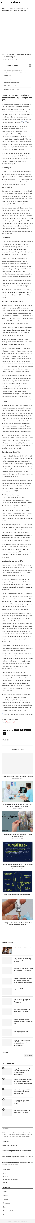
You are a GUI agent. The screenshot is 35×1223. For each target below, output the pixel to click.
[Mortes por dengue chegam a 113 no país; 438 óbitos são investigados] (17, 851)
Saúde (11, 8)
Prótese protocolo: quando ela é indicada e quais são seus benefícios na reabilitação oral (23, 980)
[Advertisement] (17, 31)
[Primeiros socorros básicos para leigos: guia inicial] (7, 1032)
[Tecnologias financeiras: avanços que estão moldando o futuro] (7, 1022)
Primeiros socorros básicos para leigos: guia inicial (22, 1030)
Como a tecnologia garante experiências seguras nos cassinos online (22, 1091)
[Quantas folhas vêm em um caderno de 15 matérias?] (7, 1011)
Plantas (5, 1199)
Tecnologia (6, 1203)
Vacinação (8, 75)
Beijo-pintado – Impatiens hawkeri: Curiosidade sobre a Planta (23, 1101)
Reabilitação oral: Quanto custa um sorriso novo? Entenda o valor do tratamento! (23, 970)
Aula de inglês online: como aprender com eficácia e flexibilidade (22, 1000)
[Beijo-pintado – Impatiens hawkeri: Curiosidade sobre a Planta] (7, 1102)
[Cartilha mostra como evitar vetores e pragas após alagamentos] (17, 821)
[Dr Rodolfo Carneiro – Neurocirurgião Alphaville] (17, 763)
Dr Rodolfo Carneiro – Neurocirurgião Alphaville (17, 776)
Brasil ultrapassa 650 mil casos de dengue (17, 894)
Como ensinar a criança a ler (22, 948)
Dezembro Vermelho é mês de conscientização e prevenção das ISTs (15, 71)
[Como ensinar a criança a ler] (7, 950)
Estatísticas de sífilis (11, 86)
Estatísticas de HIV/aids (12, 82)
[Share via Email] (4, 733)
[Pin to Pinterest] (29, 730)
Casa (4, 1207)
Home (3, 8)
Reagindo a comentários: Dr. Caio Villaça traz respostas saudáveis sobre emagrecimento (22, 1042)
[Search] (33, 2)
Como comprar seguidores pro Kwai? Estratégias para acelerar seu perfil (23, 959)
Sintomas (8, 79)
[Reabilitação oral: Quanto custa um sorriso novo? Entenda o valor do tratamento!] (7, 970)
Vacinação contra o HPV (12, 89)
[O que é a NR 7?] (7, 991)
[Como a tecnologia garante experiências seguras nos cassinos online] (7, 1092)
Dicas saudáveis (8, 1211)
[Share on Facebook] (21, 730)
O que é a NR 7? (18, 989)
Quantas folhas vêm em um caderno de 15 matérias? (22, 1010)
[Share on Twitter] (25, 730)
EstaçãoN (5, 740)
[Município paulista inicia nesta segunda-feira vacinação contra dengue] (17, 909)
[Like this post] (17, 730)
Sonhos (5, 1195)
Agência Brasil (10, 722)
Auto (4, 1215)
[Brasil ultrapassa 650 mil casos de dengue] (17, 881)
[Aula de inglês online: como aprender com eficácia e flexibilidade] (7, 1001)
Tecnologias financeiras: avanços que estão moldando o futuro (23, 1021)
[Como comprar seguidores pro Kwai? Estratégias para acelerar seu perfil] (7, 960)
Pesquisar (5, 1052)
